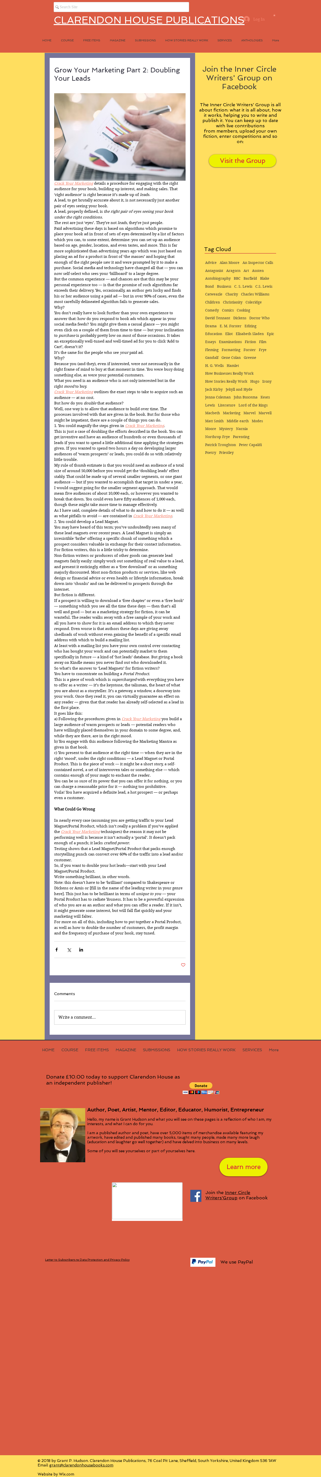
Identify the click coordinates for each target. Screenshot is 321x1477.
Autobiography (218, 278)
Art (246, 270)
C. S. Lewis (243, 286)
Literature (226, 405)
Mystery (226, 429)
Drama (211, 326)
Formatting (231, 350)
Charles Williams (255, 294)
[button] (274, 15)
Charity (231, 294)
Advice (211, 262)
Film (262, 342)
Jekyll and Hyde (239, 389)
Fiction (250, 342)
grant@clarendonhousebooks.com (81, 1465)
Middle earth (238, 421)
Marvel (250, 413)
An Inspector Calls (258, 262)
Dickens (239, 318)
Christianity (233, 302)
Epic (270, 334)
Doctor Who (259, 318)
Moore (210, 429)
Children (212, 302)
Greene (250, 357)
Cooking (243, 310)
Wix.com (66, 1474)
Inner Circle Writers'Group (227, 1195)
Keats (265, 397)
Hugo (254, 381)
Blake (264, 278)
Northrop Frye (217, 437)
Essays (210, 342)
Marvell (265, 413)
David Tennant (217, 318)
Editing (251, 326)
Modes (257, 421)
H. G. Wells (214, 365)
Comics (228, 310)
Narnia (242, 429)
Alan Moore (229, 262)
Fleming (212, 350)
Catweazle (213, 294)
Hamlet (233, 365)
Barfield (250, 278)
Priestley (226, 452)
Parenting (241, 437)
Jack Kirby (214, 389)
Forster (250, 350)
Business (224, 286)
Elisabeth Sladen (250, 334)
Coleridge (254, 302)
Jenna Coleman (218, 397)
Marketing (231, 413)
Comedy (212, 310)
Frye (263, 350)
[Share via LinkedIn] (81, 949)
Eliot (229, 334)
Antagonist (214, 270)
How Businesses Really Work (229, 373)
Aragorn (233, 270)
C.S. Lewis (263, 286)
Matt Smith (214, 421)
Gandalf (211, 357)
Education (213, 334)
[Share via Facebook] (56, 949)
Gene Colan (231, 357)
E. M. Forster (231, 326)
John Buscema (246, 397)
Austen (258, 270)
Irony (267, 381)
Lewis (210, 405)
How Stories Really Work (226, 381)
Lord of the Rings (253, 405)
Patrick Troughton (220, 445)
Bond (209, 286)
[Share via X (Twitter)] (68, 949)
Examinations (230, 342)
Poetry (210, 452)
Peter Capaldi (250, 445)
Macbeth (212, 413)
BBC (237, 278)
